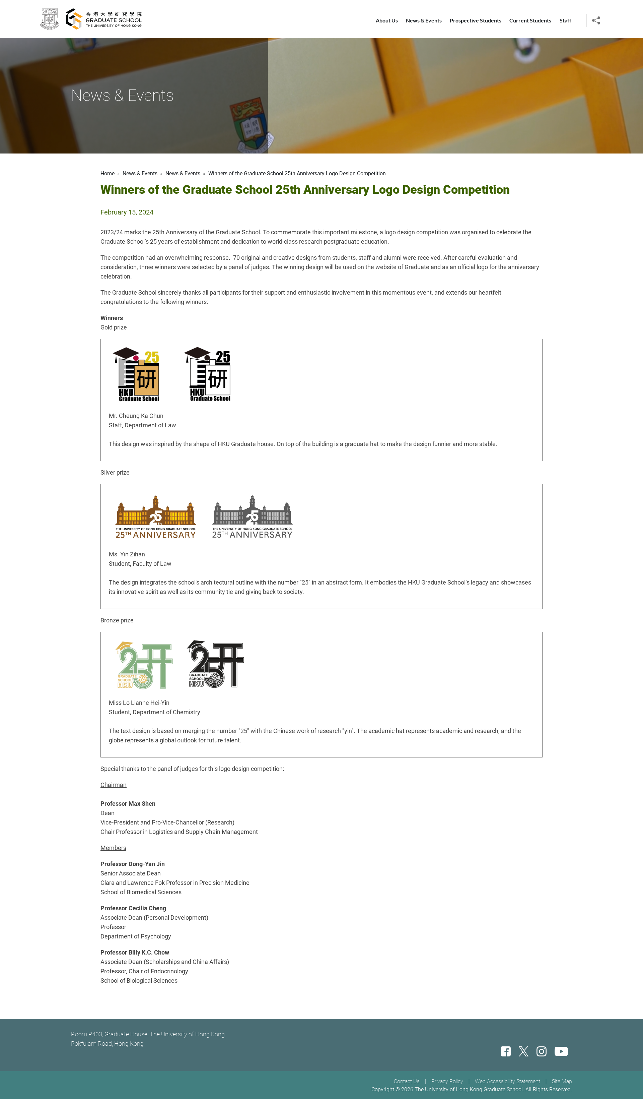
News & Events (182, 173)
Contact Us (407, 1081)
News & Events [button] (424, 20)
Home (107, 173)
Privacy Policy (447, 1081)
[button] (596, 19)
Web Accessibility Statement (507, 1081)
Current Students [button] (530, 20)
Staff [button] (565, 20)
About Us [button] (387, 20)
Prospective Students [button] (475, 20)
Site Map (562, 1081)
